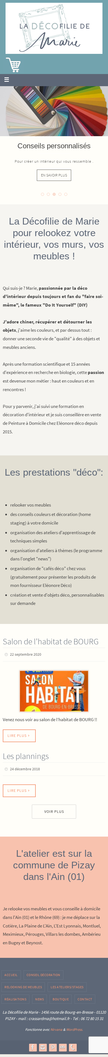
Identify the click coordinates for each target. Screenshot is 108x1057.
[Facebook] (32, 1044)
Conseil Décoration (43, 972)
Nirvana (56, 1027)
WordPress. (74, 1027)
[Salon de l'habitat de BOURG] (54, 690)
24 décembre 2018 (25, 767)
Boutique (61, 996)
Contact (85, 996)
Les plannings (26, 754)
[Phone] (72, 1044)
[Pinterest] (52, 1044)
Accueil (11, 972)
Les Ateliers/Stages (67, 984)
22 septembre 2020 (25, 654)
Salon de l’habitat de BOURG (51, 641)
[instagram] (42, 1044)
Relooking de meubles (23, 984)
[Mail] (62, 1044)
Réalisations (15, 996)
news (39, 996)
